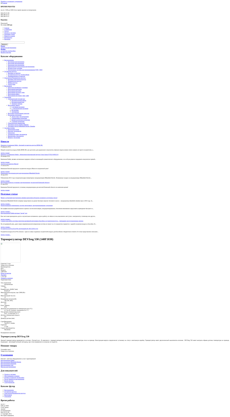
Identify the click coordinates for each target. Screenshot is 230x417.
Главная (6, 28)
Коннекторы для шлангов (16, 136)
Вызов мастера (8, 381)
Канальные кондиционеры (16, 65)
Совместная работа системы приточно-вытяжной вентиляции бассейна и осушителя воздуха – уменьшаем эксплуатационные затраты (42, 221)
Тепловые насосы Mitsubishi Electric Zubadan (21, 126)
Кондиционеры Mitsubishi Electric (11, 362)
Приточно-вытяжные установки (18, 87)
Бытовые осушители (14, 73)
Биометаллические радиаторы (21, 120)
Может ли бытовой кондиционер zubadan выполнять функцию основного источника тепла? (29, 198)
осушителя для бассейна (8, 51)
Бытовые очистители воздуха (17, 79)
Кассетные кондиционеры (16, 63)
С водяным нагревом (18, 107)
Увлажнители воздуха (14, 81)
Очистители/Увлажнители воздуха (15, 78)
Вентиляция (8, 86)
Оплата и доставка (10, 33)
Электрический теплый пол (16, 99)
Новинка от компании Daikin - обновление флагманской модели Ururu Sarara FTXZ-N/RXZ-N (29, 154)
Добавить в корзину (7, 278)
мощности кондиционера (8, 47)
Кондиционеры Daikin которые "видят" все (14, 213)
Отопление (7, 97)
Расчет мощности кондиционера (14, 379)
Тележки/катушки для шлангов (17, 134)
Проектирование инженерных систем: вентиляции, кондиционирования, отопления (27, 205)
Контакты (7, 39)
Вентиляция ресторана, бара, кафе (18, 95)
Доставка (3, 275)
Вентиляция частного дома (16, 92)
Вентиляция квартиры (15, 89)
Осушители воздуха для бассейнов (18, 74)
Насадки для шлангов (14, 131)
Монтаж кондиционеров (8, 367)
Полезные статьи (9, 34)
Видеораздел (8, 37)
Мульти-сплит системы (15, 68)
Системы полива (9, 128)
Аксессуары (11, 84)
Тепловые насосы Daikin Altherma (18, 124)
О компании (8, 29)
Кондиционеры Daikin (7, 360)
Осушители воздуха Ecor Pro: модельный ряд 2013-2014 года (19, 228)
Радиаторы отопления (14, 115)
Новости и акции (9, 36)
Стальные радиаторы (18, 121)
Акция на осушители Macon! (9, 164)
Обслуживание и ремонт (11, 376)
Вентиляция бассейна (14, 91)
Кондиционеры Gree (7, 365)
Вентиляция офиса (13, 94)
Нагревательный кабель (19, 100)
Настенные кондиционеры (16, 62)
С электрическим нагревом (20, 108)
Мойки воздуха (12, 82)
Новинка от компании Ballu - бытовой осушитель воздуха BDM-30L (22, 145)
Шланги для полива (14, 137)
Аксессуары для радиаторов (20, 116)
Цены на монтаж (6, 273)
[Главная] (4, 3)
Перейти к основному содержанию (11, 1)
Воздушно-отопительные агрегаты (18, 113)
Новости (5, 141)
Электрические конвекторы (16, 123)
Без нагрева (15, 110)
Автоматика (15, 112)
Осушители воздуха (10, 71)
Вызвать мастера (6, 52)
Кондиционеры (9, 60)
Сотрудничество (9, 382)
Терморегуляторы (17, 103)
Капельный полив (13, 129)
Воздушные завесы (14, 105)
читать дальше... (6, 204)
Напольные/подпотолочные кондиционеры (21, 66)
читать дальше (5, 153)
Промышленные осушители (16, 76)
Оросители (11, 133)
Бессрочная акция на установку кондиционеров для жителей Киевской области (25, 182)
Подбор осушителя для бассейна (14, 377)
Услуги (6, 31)
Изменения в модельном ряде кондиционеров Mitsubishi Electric (20, 173)
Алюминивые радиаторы (19, 118)
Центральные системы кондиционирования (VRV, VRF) (25, 70)
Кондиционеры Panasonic (8, 363)
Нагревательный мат (18, 102)
